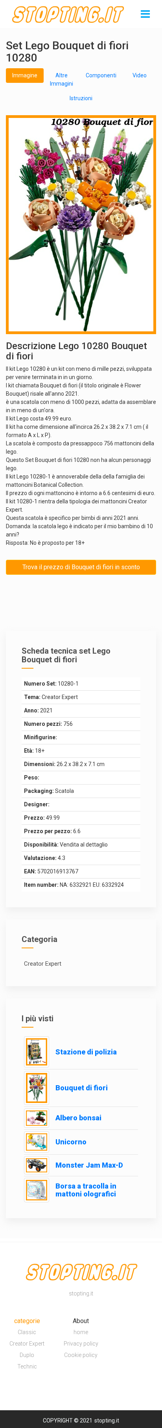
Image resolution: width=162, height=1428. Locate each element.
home (81, 1332)
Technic (27, 1366)
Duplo (27, 1355)
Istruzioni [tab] (81, 98)
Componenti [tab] (101, 75)
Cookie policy (81, 1355)
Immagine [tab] (24, 75)
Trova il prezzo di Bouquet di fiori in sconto (81, 567)
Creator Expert (26, 1343)
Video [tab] (140, 75)
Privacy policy (81, 1343)
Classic (27, 1332)
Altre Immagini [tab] (61, 79)
